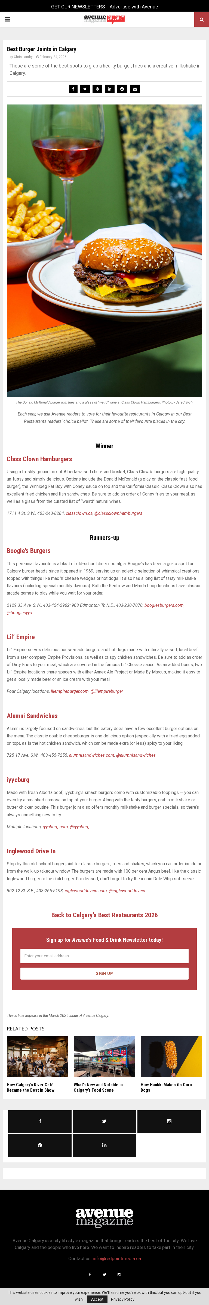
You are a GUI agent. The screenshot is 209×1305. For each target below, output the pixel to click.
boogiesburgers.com (164, 605)
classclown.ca (79, 513)
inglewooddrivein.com (86, 890)
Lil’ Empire (21, 637)
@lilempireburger (107, 691)
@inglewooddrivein (127, 890)
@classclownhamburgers (118, 513)
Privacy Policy (122, 1299)
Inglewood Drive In (31, 851)
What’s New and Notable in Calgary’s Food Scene (98, 1087)
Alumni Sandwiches (32, 716)
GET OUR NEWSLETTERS (78, 7)
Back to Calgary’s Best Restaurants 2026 (104, 915)
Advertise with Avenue (134, 7)
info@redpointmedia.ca (117, 1258)
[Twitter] (104, 1275)
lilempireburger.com (70, 691)
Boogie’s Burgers (29, 551)
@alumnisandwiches (136, 755)
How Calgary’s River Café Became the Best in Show (30, 1087)
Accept (97, 1299)
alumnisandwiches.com (91, 755)
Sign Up (104, 973)
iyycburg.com (55, 826)
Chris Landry (23, 57)
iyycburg (18, 780)
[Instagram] (119, 1275)
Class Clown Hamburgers (39, 459)
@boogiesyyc (19, 612)
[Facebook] (90, 1275)
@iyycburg (80, 826)
